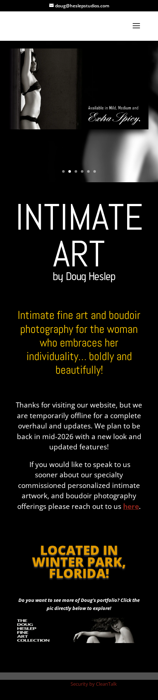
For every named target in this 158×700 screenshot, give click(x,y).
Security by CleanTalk (94, 684)
